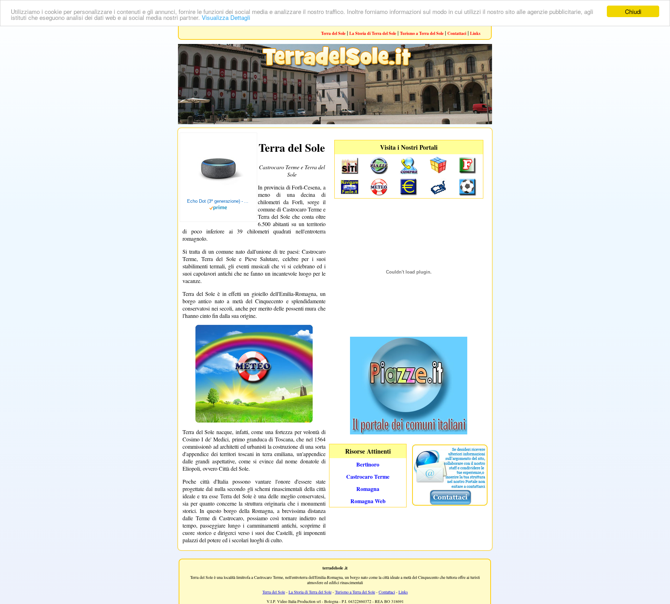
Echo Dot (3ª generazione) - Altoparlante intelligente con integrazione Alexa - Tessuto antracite (218, 201)
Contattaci (456, 33)
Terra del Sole (333, 33)
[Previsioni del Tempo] (254, 420)
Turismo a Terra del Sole (422, 33)
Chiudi (633, 11)
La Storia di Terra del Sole (372, 33)
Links (475, 33)
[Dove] (408, 432)
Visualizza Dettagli (226, 17)
